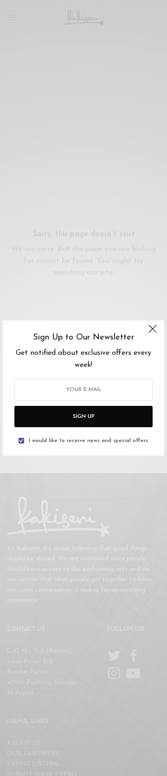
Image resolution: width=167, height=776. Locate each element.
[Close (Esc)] (152, 333)
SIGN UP (84, 416)
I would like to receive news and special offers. (89, 440)
